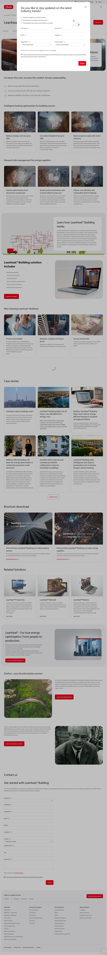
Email (23, 35)
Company (58, 35)
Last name (58, 28)
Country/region (59, 42)
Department (25, 42)
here (41, 50)
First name (24, 28)
